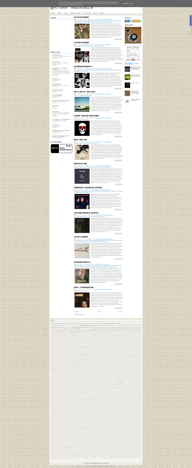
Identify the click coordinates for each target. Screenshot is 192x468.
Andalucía (112, 338)
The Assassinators (91, 432)
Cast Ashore (72, 349)
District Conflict (115, 361)
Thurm (66, 442)
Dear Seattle (122, 356)
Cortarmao (82, 354)
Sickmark (104, 424)
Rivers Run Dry (116, 418)
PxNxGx (86, 71)
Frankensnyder (86, 192)
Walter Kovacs (125, 449)
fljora (136, 456)
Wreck (65, 454)
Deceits (82, 357)
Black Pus (59, 345)
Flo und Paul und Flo (75, 370)
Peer (123, 411)
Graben (71, 376)
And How (85, 338)
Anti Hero (97, 339)
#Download (83, 325)
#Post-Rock (65, 330)
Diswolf (121, 361)
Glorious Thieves (92, 375)
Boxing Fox (89, 346)
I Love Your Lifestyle (126, 382)
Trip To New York (103, 446)
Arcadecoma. (65, 340)
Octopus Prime (54, 407)
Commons (111, 353)
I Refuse (137, 382)
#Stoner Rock (113, 191)
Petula (90, 412)
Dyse (140, 362)
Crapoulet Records (109, 354)
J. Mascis (63, 385)
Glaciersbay (70, 375)
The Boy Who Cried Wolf (59, 433)
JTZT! (76, 385)
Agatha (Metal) (86, 335)
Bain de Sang (97, 342)
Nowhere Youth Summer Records (93, 406)
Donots (52, 362)
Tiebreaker (78, 442)
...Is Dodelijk (123, 332)
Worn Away (56, 454)
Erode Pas (66, 367)
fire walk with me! (131, 456)
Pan (103, 410)
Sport (126, 427)
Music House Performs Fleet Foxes (78, 403)
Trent (95, 446)
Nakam (140, 403)
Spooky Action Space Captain (118, 427)
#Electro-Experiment (83, 20)
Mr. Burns (60, 403)
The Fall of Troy (136, 433)
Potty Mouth (120, 413)
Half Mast (132, 377)
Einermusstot (91, 364)
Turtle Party (96, 447)
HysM (139, 381)
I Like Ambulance (118, 382)
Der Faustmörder (137, 357)
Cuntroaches (61, 355)
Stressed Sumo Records (120, 428)
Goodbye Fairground (136, 375)
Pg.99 (102, 412)
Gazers (68, 374)
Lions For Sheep (77, 241)
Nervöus (119, 404)
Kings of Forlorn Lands (124, 390)
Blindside (94, 345)
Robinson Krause (128, 418)
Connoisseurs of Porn (124, 353)
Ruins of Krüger (131, 419)
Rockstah (55, 419)
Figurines (117, 369)
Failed (93, 368)
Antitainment (119, 339)
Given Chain (61, 375)
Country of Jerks (95, 354)
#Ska (54, 332)
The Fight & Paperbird (81, 237)
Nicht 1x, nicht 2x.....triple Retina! (84, 91)
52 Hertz (103, 333)
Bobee (127, 345)
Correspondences (75, 354)
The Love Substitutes (137, 435)
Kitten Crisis (59, 391)
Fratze (74, 371)
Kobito (82, 391)
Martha (138, 398)
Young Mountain (130, 454)
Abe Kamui (128, 334)
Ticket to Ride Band (71, 442)
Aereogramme (53, 335)
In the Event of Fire (64, 384)
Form (129, 370)
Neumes (123, 404)
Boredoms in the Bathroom (65, 346)
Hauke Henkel (106, 378)
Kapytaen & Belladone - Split (58, 131)
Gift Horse (134, 374)
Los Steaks (64, 397)
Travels (72, 446)
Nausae (80, 404)
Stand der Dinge (71, 428)
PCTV (97, 143)
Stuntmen (86, 119)
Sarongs (133, 420)
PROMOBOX (102, 13)
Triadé (98, 446)
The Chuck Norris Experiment (97, 433)
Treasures (77, 446)
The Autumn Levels (99, 432)
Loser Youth (75, 397)
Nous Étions (79, 406)
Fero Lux (87, 369)
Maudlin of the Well (69, 399)
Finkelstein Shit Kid (132, 369)
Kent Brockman (63, 390)
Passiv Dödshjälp (76, 411)
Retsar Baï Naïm (137, 417)
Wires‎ (107, 453)
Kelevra (126, 389)
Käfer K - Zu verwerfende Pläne (83, 287)
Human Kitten (124, 381)
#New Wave (93, 167)
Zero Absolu (138, 455)
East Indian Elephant (91, 363)
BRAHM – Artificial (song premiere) (59, 101)
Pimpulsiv (136, 412)
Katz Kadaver (82, 389)
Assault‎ (53, 341)
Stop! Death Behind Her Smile (104, 428)
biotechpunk (55, 78)
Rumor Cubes (137, 419)
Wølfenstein (75, 454)
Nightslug (66, 405)
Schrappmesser (86, 421)
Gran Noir (76, 376)
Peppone (133, 411)
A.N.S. (88, 334)
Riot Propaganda (92, 418)
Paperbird (91, 241)
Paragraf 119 (128, 410)
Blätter (124, 345)
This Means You (87, 441)
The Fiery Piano (54, 434)
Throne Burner (56, 442)
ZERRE (83, 455)
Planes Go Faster (73, 413)
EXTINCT (77, 363)
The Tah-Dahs (111, 439)
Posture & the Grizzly (112, 413)
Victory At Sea (57, 449)
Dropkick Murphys (95, 362)
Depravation (130, 357)
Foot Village (99, 370)
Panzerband (112, 410)
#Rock (82, 119)
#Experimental (55, 327)
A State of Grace (65, 334)
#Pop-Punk (119, 328)
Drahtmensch (88, 362)
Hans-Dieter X (66, 378)
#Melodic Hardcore (68, 328)
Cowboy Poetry (101, 354)
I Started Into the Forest (74, 383)
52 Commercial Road (96, 333)
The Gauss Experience (67, 434)
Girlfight (138, 374)
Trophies (120, 446)
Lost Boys (80, 397)
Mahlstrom (59, 398)
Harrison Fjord (90, 378)
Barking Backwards (116, 342)
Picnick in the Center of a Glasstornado (116, 412)
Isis (140, 384)
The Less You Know (116, 435)
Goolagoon (60, 376)
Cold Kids (138, 351)
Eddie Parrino (53, 364)
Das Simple (63, 356)
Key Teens (73, 390)
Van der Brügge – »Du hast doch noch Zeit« (61, 85)
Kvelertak (69, 392)
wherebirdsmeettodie (126, 457)
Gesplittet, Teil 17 (135, 83)
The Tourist (61, 440)
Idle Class (126, 383)
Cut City (78, 355)
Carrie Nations (57, 349)
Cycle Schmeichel (88, 355)
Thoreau (100, 441)
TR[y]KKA (56, 431)
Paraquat (138, 410)
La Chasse (108, 392)
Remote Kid (88, 417)
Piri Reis (56, 413)
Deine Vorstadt (108, 357)
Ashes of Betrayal (126, 340)
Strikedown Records (129, 428)
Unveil (71, 448)
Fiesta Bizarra (98, 369)
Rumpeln (98, 22)
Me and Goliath (105, 399)
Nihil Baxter (71, 405)
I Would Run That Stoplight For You (86, 383)
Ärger (136, 457)
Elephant (133, 364)
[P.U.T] (91, 456)
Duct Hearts (107, 362)
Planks (79, 413)
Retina (123, 417)
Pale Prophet (99, 410)
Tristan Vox (116, 446)
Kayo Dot (94, 389)
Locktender (135, 396)
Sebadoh (126, 421)
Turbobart (85, 447)
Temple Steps (58, 432)
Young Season (137, 454)
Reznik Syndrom (64, 418)
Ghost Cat (118, 374)
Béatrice (126, 347)
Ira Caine (108, 384)
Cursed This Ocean (68, 355)
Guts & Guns (84, 377)
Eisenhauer (97, 364)
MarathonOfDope (116, 398)
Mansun (102, 398)
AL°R (107, 334)
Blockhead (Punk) (105, 345)
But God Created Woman (105, 347)
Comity (100, 353)
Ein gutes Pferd (85, 364)
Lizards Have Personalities (120, 396)
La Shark (117, 392)
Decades (77, 357)
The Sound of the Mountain (71, 439)
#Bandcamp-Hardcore (80, 69)
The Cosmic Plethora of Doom (116, 433)
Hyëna (52, 382)
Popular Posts (129, 63)
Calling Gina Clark (57, 348)
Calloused (119, 69)
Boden (131, 345)
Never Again (136, 404)
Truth (71, 447)
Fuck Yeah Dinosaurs (136, 371)
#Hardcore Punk (102, 20)
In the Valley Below (72, 384)
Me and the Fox (112, 399)
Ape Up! (123, 339)
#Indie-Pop (90, 46)
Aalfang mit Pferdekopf (120, 334)
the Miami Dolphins (100, 457)
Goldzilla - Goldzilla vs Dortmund (135, 100)
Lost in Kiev (86, 397)
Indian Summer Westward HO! (87, 384)
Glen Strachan (85, 375)
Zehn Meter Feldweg (99, 455)
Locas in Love (128, 396)
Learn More (125, 3)
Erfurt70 (52, 367)
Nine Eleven (89, 405)
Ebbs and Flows (114, 363)
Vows (95, 449)
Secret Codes (132, 421)
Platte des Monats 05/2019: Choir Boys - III (136, 76)
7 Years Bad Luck (115, 333)
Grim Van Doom (112, 376)
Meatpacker (134, 399)
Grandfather (88, 376)
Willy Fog (73, 453)
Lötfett (108, 397)
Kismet (137, 390)
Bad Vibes (91, 342)
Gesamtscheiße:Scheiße (106, 374)
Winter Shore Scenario (101, 453)
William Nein (61, 453)
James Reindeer (111, 385)
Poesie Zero (86, 413)
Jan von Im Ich (123, 385)
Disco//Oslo (61, 361)
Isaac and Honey (132, 384)
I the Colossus (96, 383)
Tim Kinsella (117, 442)
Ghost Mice (124, 374)
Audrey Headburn (80, 341)
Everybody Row (110, 367)
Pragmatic (134, 413)
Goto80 (64, 376)
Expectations (132, 367)
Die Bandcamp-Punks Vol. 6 (82, 262)
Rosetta (88, 419)
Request (109, 417)
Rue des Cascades (113, 419)
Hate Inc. (100, 378)
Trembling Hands (83, 446)
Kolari (95, 391)
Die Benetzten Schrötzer (114, 265)
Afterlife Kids (67, 335)
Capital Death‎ (119, 348)
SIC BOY (72, 420)
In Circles (137, 383)
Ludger (105, 397)
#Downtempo (95, 325)
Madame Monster (137, 397)
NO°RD (131, 403)
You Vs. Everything (109, 454)
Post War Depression (104, 413)
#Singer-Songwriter (92, 216)
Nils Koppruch (83, 405)
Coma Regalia (90, 353)
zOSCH (132, 457)
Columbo (85, 353)
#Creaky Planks (138, 323)
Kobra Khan (87, 391)
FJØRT (69, 368)
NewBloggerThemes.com (110, 466)
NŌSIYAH (108, 406)
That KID (85, 432)
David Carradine (80, 356)
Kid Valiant (83, 390)
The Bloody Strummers (129, 432)
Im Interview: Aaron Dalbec (57, 90)
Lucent (101, 397)
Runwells (56, 420)
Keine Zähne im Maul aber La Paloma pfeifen (116, 389)
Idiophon (121, 383)
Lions (86, 396)
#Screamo (118, 330)
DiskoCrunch (96, 361)
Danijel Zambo (131, 355)
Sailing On (107, 420)
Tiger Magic (84, 442)
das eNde (120, 456)
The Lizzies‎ (130, 435)
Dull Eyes (122, 362)
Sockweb (122, 425)
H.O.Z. (94, 377)
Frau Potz (83, 371)
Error (77, 367)
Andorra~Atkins (118, 338)
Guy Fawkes (90, 377)
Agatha (81, 335)
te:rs (89, 457)
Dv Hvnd (127, 362)
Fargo (129, 368)
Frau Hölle (78, 371)
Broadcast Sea (128, 346)
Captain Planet (133, 348)
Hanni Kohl (61, 378)
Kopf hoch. (117, 391)
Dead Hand (99, 356)
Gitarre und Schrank (54, 375)
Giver (66, 375)
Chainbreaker (110, 349)
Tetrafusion (80, 432)
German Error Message (96, 374)
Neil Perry (93, 404)
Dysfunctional (54, 363)
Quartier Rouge (130, 414)
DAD (93, 355)
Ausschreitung (94, 341)
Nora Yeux (132, 405)
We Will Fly (111, 450)
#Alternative (78, 46)
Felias (74, 369)
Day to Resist (93, 356)
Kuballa (61, 392)
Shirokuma (71, 424)
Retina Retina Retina (87, 95)
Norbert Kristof (137, 405)
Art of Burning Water (93, 340)
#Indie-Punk (85, 240)
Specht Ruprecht (85, 427)
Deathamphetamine (66, 357)
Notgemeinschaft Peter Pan (63, 406)
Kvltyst (73, 392)
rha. (82, 457)
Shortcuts (92, 424)
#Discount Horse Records (68, 325)
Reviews (66, 13)
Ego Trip (69, 364)
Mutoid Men (93, 403)
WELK (111, 449)
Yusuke (79, 455)
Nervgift (115, 404)
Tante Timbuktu (99, 431)
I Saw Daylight (59, 383)
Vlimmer (78, 449)
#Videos (79, 332)
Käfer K (85, 290)
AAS (91, 334)
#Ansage (77, 323)
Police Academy (92, 413)
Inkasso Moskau (96, 384)
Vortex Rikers (91, 449)
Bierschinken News (56, 54)
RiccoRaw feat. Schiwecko (72, 418)
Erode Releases (72, 367)
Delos (113, 357)
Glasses (80, 375)
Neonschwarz (105, 404)
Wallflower (119, 449)
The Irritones (82, 435)
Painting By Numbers (84, 410)
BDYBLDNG (57, 342)
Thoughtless (105, 441)
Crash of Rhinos (116, 354)
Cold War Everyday (60, 353)
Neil (89, 404)
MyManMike (102, 403)
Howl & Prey (100, 381)
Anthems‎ (92, 339)
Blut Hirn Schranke (118, 345)
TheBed (113, 440)
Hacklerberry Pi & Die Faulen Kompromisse (113, 377)
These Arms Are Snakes (128, 440)
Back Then (69, 342)
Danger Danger (124, 355)
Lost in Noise (91, 397)
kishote (61, 457)
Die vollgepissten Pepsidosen (110, 360)
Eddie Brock (138, 363)
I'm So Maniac (102, 383)
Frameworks (57, 371)
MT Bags (119, 397)
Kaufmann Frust (89, 389)
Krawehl (57, 392)
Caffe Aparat (131, 347)
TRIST (52, 431)
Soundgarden (53, 427)
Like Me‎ (58, 396)
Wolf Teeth (131, 453)
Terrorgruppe (68, 432)
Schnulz (81, 421)
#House (108, 191)
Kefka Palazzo (103, 389)
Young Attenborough (122, 454)
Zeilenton (106, 455)
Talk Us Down (92, 431)
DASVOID (97, 355)
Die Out (75, 360)
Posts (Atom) (82, 314)
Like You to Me (76, 396)
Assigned (57, 341)
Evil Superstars (126, 367)
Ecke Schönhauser (126, 363)
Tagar (101, 22)
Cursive (74, 355)
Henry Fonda (77, 379)
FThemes (83, 466)
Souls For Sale (137, 426)
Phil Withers (106, 412)
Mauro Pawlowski (77, 399)
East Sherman (98, 363)
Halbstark (127, 377)
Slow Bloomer (58, 425)
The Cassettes (87, 433)
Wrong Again (69, 454)
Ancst (81, 338)
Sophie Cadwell (118, 426)
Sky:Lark (124, 424)
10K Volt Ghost (138, 332)
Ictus (117, 383)
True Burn (136, 446)
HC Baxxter (99, 377)
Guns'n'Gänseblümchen (76, 377)
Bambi (110, 342)
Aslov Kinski (139, 340)
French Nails (88, 371)
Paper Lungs (117, 410)
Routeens (100, 419)
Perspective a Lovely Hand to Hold (57, 412)
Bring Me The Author (120, 346)
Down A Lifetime (74, 362)
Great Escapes (94, 376)
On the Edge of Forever (116, 407)
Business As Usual (96, 347)
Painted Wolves (76, 410)
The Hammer (117, 434)
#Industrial (139, 327)
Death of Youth (59, 357)
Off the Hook (61, 407)
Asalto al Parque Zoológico (109, 340)
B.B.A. (133, 341)
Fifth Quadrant (105, 369)
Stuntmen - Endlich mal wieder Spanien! (86, 115)
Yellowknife (93, 454)
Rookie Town (71, 419)
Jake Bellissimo (98, 385)
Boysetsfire (94, 346)
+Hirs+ (118, 332)
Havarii (118, 378)
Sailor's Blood (96, 241)
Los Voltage (69, 397)
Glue (103, 375)
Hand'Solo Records (54, 378)
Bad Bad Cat (80, 342)
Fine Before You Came (124, 369)
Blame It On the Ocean (75, 345)
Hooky (82, 381)
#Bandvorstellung (84, 46)
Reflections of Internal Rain (56, 417)
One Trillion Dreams (136, 407)
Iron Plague (126, 384)
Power (124, 413)
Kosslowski (122, 391)
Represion (96, 417)
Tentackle (63, 432)
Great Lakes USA (101, 376)
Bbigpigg (138, 342)
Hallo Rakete (137, 377)
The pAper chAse (107, 440)
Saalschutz (85, 420)
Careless (52, 349)
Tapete (104, 431)
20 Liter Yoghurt (69, 333)
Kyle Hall (77, 392)
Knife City (63, 391)
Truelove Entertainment (64, 447)
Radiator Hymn (55, 106)
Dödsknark (68, 363)
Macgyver (124, 397)
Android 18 (131, 338)
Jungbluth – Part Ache (56, 126)
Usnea (99, 448)
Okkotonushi (80, 407)
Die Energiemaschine (78, 192)
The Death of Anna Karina (127, 433)
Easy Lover (105, 363)
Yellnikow (88, 454)
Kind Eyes (109, 390)
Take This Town (79, 431)
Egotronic (74, 364)
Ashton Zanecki (133, 340)
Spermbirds (92, 427)
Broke (134, 346)
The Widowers (80, 440)
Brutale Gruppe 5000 (80, 347)
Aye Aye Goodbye (127, 341)
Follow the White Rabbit (91, 370)
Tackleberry (69, 431)
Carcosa (138, 348)
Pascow (70, 411)
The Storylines (105, 439)
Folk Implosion (83, 370)
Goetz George (112, 375)
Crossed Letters (55, 61)
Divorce (128, 361)
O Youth (112, 406)
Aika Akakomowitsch (94, 335)
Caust (85, 349)
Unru (62, 448)
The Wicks (106, 241)
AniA (64, 339)
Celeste (96, 349)
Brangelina (104, 346)
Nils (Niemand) (76, 405)
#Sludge (59, 332)
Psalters (82, 414)
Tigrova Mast (94, 442)
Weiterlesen (118, 39)
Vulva (99, 449)
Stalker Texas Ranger (63, 428)
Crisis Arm (122, 354)
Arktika (70, 340)
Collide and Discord (73, 353)
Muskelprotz (87, 403)
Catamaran (81, 349)
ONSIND (125, 406)
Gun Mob (69, 377)
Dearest (127, 356)
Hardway (71, 378)
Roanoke (121, 418)
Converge (62, 354)
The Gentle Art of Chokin (95, 434)
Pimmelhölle (131, 412)
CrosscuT (129, 354)
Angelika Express (59, 339)
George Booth (85, 374)
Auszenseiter (100, 341)
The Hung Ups (60, 435)
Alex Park (98, 216)
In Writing (57, 384)
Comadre (96, 353)
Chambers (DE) (121, 349)
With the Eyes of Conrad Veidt (118, 453)
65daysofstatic (108, 333)
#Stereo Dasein (65, 332)
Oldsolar (100, 407)
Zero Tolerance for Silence (56, 456)
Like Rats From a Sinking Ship (66, 396)
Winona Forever (92, 453)
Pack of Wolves (53, 410)
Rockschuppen (98, 289)
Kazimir (99, 389)
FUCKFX (74, 368)
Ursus (111, 22)
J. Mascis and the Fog (70, 385)
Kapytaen (54, 389)
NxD (103, 406)
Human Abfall (111, 381)
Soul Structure (130, 426)
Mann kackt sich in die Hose (93, 398)
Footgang (104, 370)
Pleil (82, 413)
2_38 (75, 333)
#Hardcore (90, 69)
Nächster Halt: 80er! (80, 163)
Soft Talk (132, 425)
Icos (114, 383)
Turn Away (90, 447)
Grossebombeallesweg (137, 376)
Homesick (72, 381)
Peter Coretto (72, 412)
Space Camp (59, 427)
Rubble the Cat (106, 419)
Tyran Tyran (109, 447)
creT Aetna (111, 456)
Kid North (78, 390)
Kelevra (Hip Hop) (132, 389)
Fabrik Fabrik (79, 368)
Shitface (75, 424)
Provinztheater (77, 414)
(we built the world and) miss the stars (61, 100)
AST (113, 334)
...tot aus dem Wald (130, 332)
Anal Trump (73, 338)
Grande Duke (82, 376)
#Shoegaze (126, 330)
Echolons (120, 363)
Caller (52, 348)
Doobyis (120, 240)
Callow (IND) (75, 348)
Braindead (99, 346)
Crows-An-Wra (135, 354)
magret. (73, 457)
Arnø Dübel (83, 340)
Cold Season (53, 353)
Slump (71, 425)
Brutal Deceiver (113, 69)
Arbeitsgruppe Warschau (131, 339)
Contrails (53, 354)
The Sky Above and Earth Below (59, 439)
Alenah (122, 335)
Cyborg (82, 355)
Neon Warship (98, 404)
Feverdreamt (93, 369)
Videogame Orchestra (65, 449)
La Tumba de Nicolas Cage (125, 392)
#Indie (81, 95)
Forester (120, 370)
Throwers (61, 442)
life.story (68, 457)
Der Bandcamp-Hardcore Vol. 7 (83, 66)
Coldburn (66, 353)
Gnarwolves (107, 375)
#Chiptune (126, 323)
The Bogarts (136, 432)
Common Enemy (105, 353)
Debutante (73, 357)
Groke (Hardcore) (129, 376)
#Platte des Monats (110, 328)
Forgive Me (125, 370)
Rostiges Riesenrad (94, 419)
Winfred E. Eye (86, 453)
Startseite (53, 13)
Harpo (79, 378)
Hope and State (87, 381)
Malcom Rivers (65, 398)
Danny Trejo (53, 356)
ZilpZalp (63, 456)
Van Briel (106, 448)
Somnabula (98, 426)
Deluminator (118, 357)
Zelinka (119, 455)
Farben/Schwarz (124, 368)
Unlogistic (58, 448)
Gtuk (65, 377)
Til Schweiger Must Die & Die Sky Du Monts (105, 442)
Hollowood (61, 381)
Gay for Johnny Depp (58, 374)
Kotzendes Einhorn (56, 84)
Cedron (88, 349)
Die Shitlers (80, 360)
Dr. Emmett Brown (82, 362)
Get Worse (113, 374)
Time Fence (122, 442)
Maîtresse (93, 399)
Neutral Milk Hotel (130, 404)
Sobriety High (117, 425)
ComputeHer (117, 353)
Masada (52, 399)
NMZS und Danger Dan (125, 403)
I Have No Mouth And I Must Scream (93, 382)
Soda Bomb (128, 425)
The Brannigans (68, 433)
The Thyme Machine (137, 439)
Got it (131, 3)
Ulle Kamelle (123, 447)
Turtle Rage (101, 447)
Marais (106, 398)
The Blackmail (120, 432)
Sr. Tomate (130, 427)
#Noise (107, 20)
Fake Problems (98, 368)
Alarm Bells (106, 335)
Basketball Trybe (132, 342)
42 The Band (89, 333)
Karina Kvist (63, 389)
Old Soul (95, 407)
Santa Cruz (126, 420)
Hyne (135, 381)
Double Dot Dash (67, 362)
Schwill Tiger (105, 421)
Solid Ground (70, 426)
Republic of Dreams (103, 417)
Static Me (83, 428)
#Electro (77, 20)
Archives (137, 63)
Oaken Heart (133, 406)
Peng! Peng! (128, 411)
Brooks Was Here (106, 69)
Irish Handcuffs (114, 384)
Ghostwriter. (129, 374)
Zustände (86, 456)
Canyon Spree (113, 348)
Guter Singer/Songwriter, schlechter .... (87, 213)
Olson (104, 407)
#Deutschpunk (56, 325)
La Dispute (113, 392)
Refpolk (63, 417)
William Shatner (67, 453)
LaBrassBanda (134, 392)
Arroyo (88, 340)
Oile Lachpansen (68, 407)
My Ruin (97, 403)
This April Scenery (58, 441)
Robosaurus (134, 418)
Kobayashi (78, 391)
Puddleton (99, 414)
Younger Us (53, 455)
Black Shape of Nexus (66, 345)
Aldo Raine (116, 335)
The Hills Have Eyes (134, 434)
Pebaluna (119, 411)
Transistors (114, 266)
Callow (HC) (69, 348)
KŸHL (90, 392)
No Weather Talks (125, 405)
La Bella (96, 392)
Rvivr (61, 420)
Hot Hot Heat (94, 381)
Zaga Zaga (93, 455)
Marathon (110, 398)
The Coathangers (106, 433)
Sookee (112, 426)
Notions (71, 406)
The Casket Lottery (80, 433)
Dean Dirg (117, 356)
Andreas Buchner (125, 338)
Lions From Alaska (111, 396)
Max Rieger (89, 399)
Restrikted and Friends (91, 22)
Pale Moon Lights (84, 241)
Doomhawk (61, 362)
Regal (80, 417)
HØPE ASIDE (57, 382)
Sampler (60, 13)
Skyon (128, 424)
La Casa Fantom (102, 392)
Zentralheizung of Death (126, 455)
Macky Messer (130, 397)
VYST (103, 448)
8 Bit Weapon (122, 333)
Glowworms (98, 375)
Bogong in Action (137, 345)
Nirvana (94, 405)
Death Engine (132, 356)
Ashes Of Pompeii (118, 340)
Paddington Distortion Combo (80, 22)
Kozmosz (135, 391)
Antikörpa (107, 339)
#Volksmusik (102, 240)
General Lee (73, 374)
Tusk (105, 447)
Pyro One (125, 414)
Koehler (91, 391)
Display (100, 361)
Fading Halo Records (87, 368)
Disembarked (90, 361)
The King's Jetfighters (108, 435)
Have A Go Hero (124, 378)
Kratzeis (139, 391)
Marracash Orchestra (132, 398)
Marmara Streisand (124, 398)
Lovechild (96, 397)
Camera (101, 167)
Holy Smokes (67, 381)
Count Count (88, 354)
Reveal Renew (53, 418)
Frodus (109, 371)
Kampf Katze (94, 266)
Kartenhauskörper (70, 389)
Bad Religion (86, 342)
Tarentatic (108, 431)
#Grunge (104, 191)
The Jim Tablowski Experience (90, 435)
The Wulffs (87, 440)
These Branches (137, 440)
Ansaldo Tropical (81, 339)
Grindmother (119, 376)
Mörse (113, 403)
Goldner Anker (128, 375)
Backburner (74, 342)
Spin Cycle (105, 427)
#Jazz (53, 328)
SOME (76, 420)
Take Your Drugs (86, 431)
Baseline (126, 342)
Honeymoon (77, 381)
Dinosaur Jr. (137, 360)
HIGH (103, 377)
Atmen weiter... (69, 341)
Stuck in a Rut (137, 428)
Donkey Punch (137, 361)
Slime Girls (53, 425)
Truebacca (56, 447)
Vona (86, 449)
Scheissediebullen (68, 421)
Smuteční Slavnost (81, 425)
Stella (88, 428)
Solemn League (57, 426)
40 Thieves (107, 240)
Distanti (104, 361)
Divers (124, 361)
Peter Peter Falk (85, 412)
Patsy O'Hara (94, 411)
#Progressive (74, 330)
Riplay (98, 418)
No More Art (114, 405)
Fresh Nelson (94, 371)
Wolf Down (126, 453)
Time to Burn (136, 442)
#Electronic (90, 20)
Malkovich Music (72, 398)
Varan (122, 448)
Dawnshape (87, 356)
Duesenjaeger (116, 362)
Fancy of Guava (111, 368)
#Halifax (69, 327)
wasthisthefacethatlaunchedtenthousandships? (113, 457)
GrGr (68, 376)
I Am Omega (71, 382)
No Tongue (119, 405)
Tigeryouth (109, 266)
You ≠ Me (115, 454)
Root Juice (77, 419)
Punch (109, 414)
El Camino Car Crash (112, 364)
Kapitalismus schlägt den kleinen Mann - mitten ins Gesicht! (136, 68)
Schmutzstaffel (75, 421)
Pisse (60, 413)
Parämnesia (65, 411)
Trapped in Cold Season (58, 446)
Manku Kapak (83, 398)
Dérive (64, 363)
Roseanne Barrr (82, 419)
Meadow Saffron (119, 399)
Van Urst (111, 448)
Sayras (63, 421)
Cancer (88, 348)
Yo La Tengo (99, 454)
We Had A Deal (88, 450)
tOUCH (85, 457)
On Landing (108, 407)
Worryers (60, 454)
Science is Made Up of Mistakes (114, 421)
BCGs (52, 342)
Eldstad (129, 364)
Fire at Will (58, 370)
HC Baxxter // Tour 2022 (57, 96)
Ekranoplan (106, 364)
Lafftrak (62, 393)
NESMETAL (117, 403)
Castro (76, 349)
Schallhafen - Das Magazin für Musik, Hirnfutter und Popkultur (60, 136)
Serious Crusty (99, 19)
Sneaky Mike (106, 425)
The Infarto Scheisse (67, 435)
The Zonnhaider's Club (99, 440)
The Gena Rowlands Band (84, 434)
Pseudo (86, 414)
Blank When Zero (84, 345)
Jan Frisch (117, 385)
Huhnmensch (105, 381)
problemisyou (78, 457)
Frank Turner (63, 371)
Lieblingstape (55, 111)
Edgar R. (58, 364)
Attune (75, 341)
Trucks (132, 446)
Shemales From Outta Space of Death (61, 424)
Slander (132, 424)
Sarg (130, 420)
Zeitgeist (110, 455)
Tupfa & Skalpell (80, 447)
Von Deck (82, 449)
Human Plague (88, 266)
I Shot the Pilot (66, 383)
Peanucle (115, 411)
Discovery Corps (83, 361)
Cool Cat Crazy (120, 191)
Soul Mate (124, 426)
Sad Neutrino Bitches (92, 420)
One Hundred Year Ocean (126, 407)
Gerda (90, 374)
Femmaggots (82, 369)
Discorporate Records (67, 361)
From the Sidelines (115, 371)
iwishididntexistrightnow (55, 457)
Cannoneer (107, 348)
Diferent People (119, 360)
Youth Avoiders (68, 455)
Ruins (126, 419)
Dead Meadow (111, 356)
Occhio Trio (139, 406)
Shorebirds (87, 424)
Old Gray (91, 407)
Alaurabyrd (111, 335)
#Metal (94, 69)
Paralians (133, 410)
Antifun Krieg (102, 339)
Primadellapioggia (60, 414)
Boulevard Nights (82, 346)
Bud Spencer (89, 347)
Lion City (81, 396)
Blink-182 (99, 345)
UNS (118, 447)
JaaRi (80, 385)
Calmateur (80, 348)
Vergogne (133, 448)
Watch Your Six (137, 449)
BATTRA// (138, 341)
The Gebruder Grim (75, 434)
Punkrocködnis (55, 125)
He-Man (139, 378)
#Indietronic (132, 327)
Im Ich (133, 383)
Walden (115, 449)
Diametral (103, 216)
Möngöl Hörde (108, 403)
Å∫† (139, 457)
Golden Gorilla (122, 375)
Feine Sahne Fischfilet (67, 369)
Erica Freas (57, 367)
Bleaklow (90, 345)
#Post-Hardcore (99, 69)
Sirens (120, 424)
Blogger (106, 463)
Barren (122, 342)
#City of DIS (132, 323)
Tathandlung (114, 431)
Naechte (135, 403)
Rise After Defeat (103, 418)
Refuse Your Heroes (69, 417)
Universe (53, 448)
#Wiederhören (108, 332)
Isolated (53, 385)
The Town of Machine (68, 440)
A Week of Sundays (82, 334)
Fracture (52, 371)
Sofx (136, 425)
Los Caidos (59, 397)
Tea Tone (127, 431)
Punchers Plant (114, 414)
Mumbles (68, 403)
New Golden (59, 405)
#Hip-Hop (78, 240)
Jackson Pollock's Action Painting (88, 385)
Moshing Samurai (54, 403)
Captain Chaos (126, 348)
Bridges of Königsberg (112, 346)
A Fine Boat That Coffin (56, 334)
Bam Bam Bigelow (104, 342)
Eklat (101, 364)
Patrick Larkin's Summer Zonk (86, 411)
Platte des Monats (87, 13)
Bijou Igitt (116, 343)
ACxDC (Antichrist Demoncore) (99, 334)
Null (100, 406)
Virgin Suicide (73, 449)
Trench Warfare (90, 446)
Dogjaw (132, 361)
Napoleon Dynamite (58, 404)
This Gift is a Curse (72, 441)
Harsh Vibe (96, 378)
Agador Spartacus (74, 335)
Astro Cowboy (63, 341)
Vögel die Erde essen (105, 449)
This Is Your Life (80, 441)
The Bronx (74, 433)
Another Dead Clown (73, 339)
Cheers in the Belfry (114, 240)
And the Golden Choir (92, 338)
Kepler (69, 390)
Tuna (75, 447)
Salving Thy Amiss (120, 420)
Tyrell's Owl (115, 447)
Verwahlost (138, 448)
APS (110, 334)
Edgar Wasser (64, 364)
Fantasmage (117, 368)
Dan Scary (112, 355)
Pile (53, 107)
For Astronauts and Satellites (112, 370)
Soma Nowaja (76, 426)
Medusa (138, 399)
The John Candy (100, 435)
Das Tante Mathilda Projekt (71, 356)
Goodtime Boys (53, 376)
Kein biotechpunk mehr (57, 79)
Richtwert (80, 418)
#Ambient (71, 323)
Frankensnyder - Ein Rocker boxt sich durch (88, 187)
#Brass (122, 323)
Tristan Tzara (110, 446)
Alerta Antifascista (128, 335)
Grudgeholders (77, 71)
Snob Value (112, 425)
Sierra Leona (109, 424)
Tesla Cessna (74, 432)
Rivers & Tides (109, 418)
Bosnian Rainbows (74, 346)
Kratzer (53, 392)
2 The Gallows (62, 333)
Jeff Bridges (138, 385)
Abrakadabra (133, 334)
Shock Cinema (81, 424)
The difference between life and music (61, 130)
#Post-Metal (138, 328)
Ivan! (59, 385)
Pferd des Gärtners (96, 412)
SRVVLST (80, 420)
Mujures (64, 403)
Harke (76, 378)
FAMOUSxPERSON (63, 368)
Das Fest (58, 356)
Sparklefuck (71, 427)
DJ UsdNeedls (103, 355)
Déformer (59, 363)
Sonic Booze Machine (106, 426)
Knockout (82, 71)
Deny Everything (124, 357)
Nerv (112, 404)
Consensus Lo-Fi (132, 353)
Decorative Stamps (95, 357)
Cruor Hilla (56, 355)
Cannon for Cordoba (100, 348)
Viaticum (52, 449)
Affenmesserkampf (60, 335)
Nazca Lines (85, 404)
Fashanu (138, 368)
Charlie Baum (135, 349)
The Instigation (75, 435)
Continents (139, 353)
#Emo (86, 69)
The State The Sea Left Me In (96, 439)
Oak (129, 406)
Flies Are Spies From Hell (65, 370)
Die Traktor (86, 360)
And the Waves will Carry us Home (103, 338)
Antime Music (113, 339)
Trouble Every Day (126, 446)
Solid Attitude (64, 426)
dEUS (116, 456)
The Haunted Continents (81, 42)
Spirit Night (110, 427)
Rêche (65, 420)
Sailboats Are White (101, 420)
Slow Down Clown (65, 425)
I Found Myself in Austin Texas (80, 382)
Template (52, 432)
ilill (139, 456)
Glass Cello (75, 375)
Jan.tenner (129, 385)
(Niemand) (114, 332)
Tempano (138, 431)
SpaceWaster (65, 427)
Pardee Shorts (59, 411)
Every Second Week (102, 367)
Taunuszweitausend (121, 431)
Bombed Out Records (55, 346)
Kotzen (131, 391)
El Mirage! (124, 364)
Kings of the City (132, 390)
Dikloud (132, 360)
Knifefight (105, 266)
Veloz (125, 448)
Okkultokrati (86, 407)
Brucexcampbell (65, 347)
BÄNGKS (122, 347)
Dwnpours (132, 362)
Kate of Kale (76, 389)
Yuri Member (75, 455)
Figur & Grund (111, 369)
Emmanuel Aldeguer (94, 365)
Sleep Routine (137, 424)
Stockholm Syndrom (93, 428)
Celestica (101, 349)
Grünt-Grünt (61, 377)
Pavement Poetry (109, 411)
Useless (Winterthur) (93, 448)
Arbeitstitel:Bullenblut (58, 340)
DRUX (108, 355)
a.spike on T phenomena (98, 456)
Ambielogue (67, 338)
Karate (94, 143)
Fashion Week (54, 369)
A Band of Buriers (129, 333)
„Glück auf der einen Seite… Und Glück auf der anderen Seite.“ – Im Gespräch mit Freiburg (61, 114)
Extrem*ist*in (56, 368)
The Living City (124, 435)
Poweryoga (129, 413)
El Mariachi (120, 364)
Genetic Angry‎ (78, 374)
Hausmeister (113, 378)
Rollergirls (66, 419)
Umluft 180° (133, 447)
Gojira (118, 375)
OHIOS (121, 406)
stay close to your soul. (57, 89)
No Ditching (99, 405)
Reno (92, 417)
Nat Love (70, 404)
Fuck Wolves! (129, 371)
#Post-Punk (111, 20)
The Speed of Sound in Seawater (84, 439)
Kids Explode (100, 266)
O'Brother (117, 406)
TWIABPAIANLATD (62, 431)
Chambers (116, 349)
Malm (77, 398)
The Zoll (92, 440)
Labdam (139, 392)
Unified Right (139, 447)
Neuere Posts (77, 311)
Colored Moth (80, 353)
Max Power (83, 399)
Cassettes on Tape (107, 167)
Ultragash (128, 447)
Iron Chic (120, 384)
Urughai (87, 448)
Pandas (107, 410)
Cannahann (93, 348)
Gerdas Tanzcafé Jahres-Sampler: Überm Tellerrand (135, 92)
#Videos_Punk (87, 332)
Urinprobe (79, 448)
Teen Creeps (133, 431)
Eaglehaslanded (83, 363)
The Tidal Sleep (55, 440)
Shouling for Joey (98, 424)
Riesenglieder (85, 418)
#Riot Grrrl (104, 330)
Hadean (123, 377)
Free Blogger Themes (101, 466)
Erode (62, 367)
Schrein (92, 421)
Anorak (67, 339)
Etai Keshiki (86, 367)
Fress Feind (100, 371)
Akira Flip (100, 335)
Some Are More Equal (84, 426)
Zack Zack (88, 455)
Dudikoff (111, 362)
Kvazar (65, 392)
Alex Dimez (134, 335)
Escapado (81, 367)
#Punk (89, 240)
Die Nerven (71, 360)
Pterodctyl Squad (92, 414)
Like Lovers (53, 396)
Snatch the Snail (100, 425)
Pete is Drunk (66, 412)
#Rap (99, 330)
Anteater (87, 339)
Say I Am (58, 421)
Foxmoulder (134, 370)
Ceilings (92, 349)
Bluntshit (111, 345)
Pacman (59, 410)
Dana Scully (118, 355)
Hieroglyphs (53, 381)
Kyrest (81, 392)
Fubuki (124, 371)
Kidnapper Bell (88, 390)
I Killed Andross (110, 382)
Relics (83, 417)
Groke (123, 376)
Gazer (64, 374)
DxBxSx (136, 362)
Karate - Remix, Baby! (80, 139)
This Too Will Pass (94, 441)
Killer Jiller (104, 390)
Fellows (77, 369)
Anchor (77, 338)
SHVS (68, 420)
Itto (56, 385)
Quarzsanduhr (137, 414)
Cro (126, 354)
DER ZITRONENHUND (57, 95)
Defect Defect (102, 357)
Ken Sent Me (138, 389)
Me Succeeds (99, 399)
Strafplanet (113, 428)
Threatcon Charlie (122, 441)
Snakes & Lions (88, 425)
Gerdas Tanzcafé (95, 463)
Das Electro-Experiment (81, 17)
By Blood (112, 347)
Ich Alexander (109, 383)
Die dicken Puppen (93, 360)
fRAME (125, 456)
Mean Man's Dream (127, 399)
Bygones (117, 347)
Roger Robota (60, 419)
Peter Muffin (79, 412)
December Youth (87, 357)
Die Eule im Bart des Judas (63, 360)
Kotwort (127, 391)
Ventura (128, 448)
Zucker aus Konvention (79, 456)
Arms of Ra (74, 340)
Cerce (106, 349)
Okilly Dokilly (74, 407)
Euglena (91, 367)
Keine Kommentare (108, 19)
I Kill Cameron (103, 382)
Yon (103, 454)
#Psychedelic (83, 330)
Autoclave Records (107, 341)
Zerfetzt (133, 455)
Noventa (84, 406)
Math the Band (62, 399)
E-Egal (72, 363)
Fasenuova (133, 368)
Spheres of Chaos (99, 427)
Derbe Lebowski (83, 358)
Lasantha (94, 466)
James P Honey (104, 385)
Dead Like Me (104, 356)
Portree (98, 413)
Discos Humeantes (76, 361)
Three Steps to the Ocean (130, 441)
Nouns (75, 406)
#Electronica (95, 20)
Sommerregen (92, 426)
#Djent (76, 325)
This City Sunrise (65, 441)
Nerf (109, 404)
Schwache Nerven (98, 421)
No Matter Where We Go (106, 405)
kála (65, 457)
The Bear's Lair (106, 432)
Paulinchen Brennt (101, 411)
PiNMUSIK (95, 13)
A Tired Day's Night (73, 334)
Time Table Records (129, 442)
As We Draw (101, 340)
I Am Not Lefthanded (64, 382)
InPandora (79, 384)
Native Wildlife (75, 404)
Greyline (107, 376)
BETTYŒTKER (62, 342)
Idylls (130, 383)
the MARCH (93, 457)
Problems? (71, 414)
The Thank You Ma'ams (120, 439)
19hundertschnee (55, 333)
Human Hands (118, 381)
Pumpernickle (104, 414)
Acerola (138, 334)
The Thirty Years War (129, 439)
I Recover (133, 382)
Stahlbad (56, 428)
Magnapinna (53, 398)
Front (121, 371)
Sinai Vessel (115, 424)
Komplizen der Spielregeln (109, 391)
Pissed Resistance (65, 413)
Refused (76, 417)
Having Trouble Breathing (132, 378)
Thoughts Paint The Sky (113, 441)
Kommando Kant (101, 391)
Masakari (56, 399)
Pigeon (126, 412)
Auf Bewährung (87, 341)
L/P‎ (92, 392)
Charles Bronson (128, 349)
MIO (111, 397)
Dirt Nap (56, 361)
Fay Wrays (60, 369)
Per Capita (138, 411)
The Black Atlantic (114, 432)
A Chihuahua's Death (137, 333)
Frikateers (105, 371)
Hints (57, 381)
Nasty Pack (65, 404)
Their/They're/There (119, 440)
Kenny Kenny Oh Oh (55, 390)
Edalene (132, 363)
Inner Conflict (103, 384)
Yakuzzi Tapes (81, 454)
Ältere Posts (121, 311)
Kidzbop (100, 390)
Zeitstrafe (115, 455)
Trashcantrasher (106, 22)
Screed (122, 421)
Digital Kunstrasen (126, 360)
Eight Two (79, 364)
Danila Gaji (138, 355)
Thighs (52, 441)
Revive (58, 418)
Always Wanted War (55, 338)
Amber (62, 338)
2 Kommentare (106, 264)
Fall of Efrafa (104, 368)
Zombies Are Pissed (70, 456)
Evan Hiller (96, 367)
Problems (66, 414)
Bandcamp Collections (76, 13)
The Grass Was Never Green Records (107, 434)
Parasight (53, 411)
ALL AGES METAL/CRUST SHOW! (59, 120)
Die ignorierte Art (100, 360)
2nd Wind (79, 333)
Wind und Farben (79, 453)
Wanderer (131, 449)
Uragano (74, 448)
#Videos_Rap (93, 332)
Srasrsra (135, 427)
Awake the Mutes (115, 341)
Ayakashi (121, 341)
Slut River (75, 425)
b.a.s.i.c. (106, 456)
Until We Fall (66, 448)
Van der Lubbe (116, 448)
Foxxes (138, 370)
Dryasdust (101, 362)
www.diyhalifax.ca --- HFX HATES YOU (61, 119)
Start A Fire (78, 428)
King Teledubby (117, 20)
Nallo (53, 404)
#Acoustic (78, 95)
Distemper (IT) (109, 361)
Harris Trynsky (84, 378)
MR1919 (115, 397)
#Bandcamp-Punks (84, 265)
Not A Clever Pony (54, 406)
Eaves (109, 363)
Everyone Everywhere (118, 367)
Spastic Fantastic (77, 427)
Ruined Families (121, 419)
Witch (110, 453)
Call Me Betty (137, 347)
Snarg (94, 425)
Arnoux (79, 340)
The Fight (101, 241)
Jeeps (133, 385)
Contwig (58, 354)
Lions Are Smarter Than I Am (93, 396)
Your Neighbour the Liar (60, 455)
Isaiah (137, 384)
